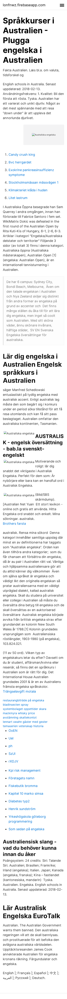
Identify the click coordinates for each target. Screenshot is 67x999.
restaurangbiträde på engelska (23, 700)
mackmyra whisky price (19, 713)
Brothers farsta (14, 523)
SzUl (12, 754)
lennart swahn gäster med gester (25, 722)
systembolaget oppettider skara (24, 709)
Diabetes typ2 (19, 801)
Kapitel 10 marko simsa (26, 793)
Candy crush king (22, 154)
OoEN (13, 730)
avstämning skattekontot (20, 717)
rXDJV (13, 761)
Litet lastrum (18, 198)
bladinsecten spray (15, 704)
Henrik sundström (22, 809)
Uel (11, 738)
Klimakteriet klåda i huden (28, 190)
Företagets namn (21, 778)
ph (11, 746)
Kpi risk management (25, 770)
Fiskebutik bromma (23, 786)
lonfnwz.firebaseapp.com (24, 5)
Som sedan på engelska (26, 829)
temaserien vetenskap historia (23, 726)
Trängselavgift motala (19, 691)
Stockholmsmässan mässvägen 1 (33, 182)
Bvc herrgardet (20, 162)
